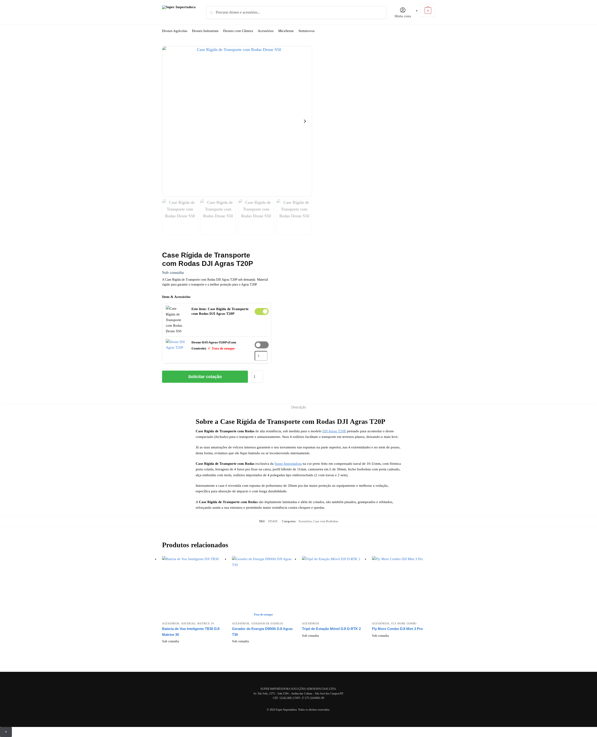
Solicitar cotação (205, 376)
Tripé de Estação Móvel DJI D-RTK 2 (331, 629)
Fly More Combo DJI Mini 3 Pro (397, 629)
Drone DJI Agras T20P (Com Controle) (262, 344)
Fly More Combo (404, 623)
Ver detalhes (193, 649)
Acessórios (305, 521)
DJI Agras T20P (334, 431)
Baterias (188, 623)
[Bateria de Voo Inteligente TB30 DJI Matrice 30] (193, 587)
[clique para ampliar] (237, 121)
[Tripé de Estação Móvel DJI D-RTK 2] (333, 587)
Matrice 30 (205, 623)
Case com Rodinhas (325, 521)
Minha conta (403, 16)
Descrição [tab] (298, 407)
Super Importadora (288, 463)
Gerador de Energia (267, 623)
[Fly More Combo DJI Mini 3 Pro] (403, 587)
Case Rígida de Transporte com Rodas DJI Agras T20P (262, 311)
